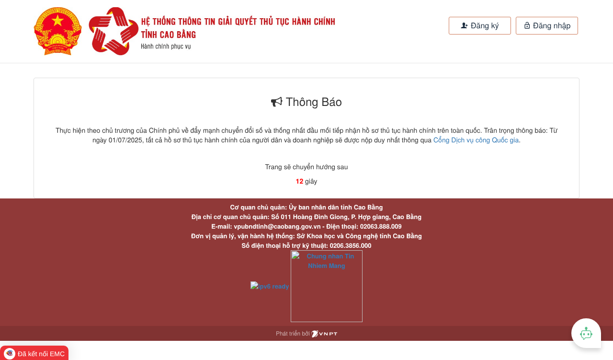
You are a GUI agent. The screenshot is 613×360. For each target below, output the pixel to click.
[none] (162, 31)
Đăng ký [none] (484, 25)
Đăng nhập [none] (551, 25)
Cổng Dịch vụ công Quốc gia (476, 139)
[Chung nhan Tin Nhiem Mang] (327, 285)
